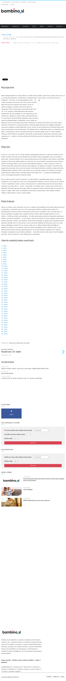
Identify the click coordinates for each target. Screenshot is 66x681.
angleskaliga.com (6, 667)
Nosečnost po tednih (23, 343)
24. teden (4, 297)
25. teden (4, 300)
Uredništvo (49, 676)
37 (9, 38)
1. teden (4, 246)
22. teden (4, 293)
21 (40, 36)
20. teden (4, 288)
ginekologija (4, 4)
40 (15, 38)
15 (29, 36)
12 (24, 36)
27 (51, 36)
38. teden (4, 329)
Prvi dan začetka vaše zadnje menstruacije (18, 430)
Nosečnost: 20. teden (11, 351)
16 (31, 36)
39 (13, 38)
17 (33, 36)
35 (5, 38)
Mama (42, 26)
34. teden (4, 320)
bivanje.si (4, 669)
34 (4, 38)
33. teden (4, 318)
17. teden (4, 282)
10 (20, 36)
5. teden (4, 255)
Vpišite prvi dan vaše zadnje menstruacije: (18, 457)
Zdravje (50, 26)
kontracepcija (6, 2)
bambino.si (12, 669)
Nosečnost (15, 26)
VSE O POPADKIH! (27, 489)
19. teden (4, 286)
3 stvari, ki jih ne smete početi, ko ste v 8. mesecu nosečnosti (21, 378)
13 (26, 36)
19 (37, 36)
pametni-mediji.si (15, 671)
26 (50, 36)
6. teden (4, 257)
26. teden (4, 302)
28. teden (4, 306)
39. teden (4, 331)
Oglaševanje (56, 676)
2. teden (4, 248)
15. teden (4, 277)
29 (55, 36)
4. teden (4, 252)
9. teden (4, 264)
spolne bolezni (32, 2)
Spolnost (59, 26)
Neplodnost (5, 26)
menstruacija (15, 2)
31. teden (4, 313)
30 (57, 36)
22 (42, 36)
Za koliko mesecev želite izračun (14, 434)
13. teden (4, 273)
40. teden (4, 334)
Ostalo (3, 30)
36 (7, 38)
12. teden (4, 270)
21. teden (4, 291)
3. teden (4, 250)
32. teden (4, 315)
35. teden (4, 322)
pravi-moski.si (35, 669)
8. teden (4, 261)
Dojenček (26, 26)
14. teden (4, 275)
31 (59, 36)
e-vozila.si (4, 671)
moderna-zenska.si (23, 669)
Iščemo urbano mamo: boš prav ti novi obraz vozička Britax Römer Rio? (25, 368)
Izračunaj (33, 443)
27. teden (4, 304)
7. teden (4, 259)
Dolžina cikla (8, 438)
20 (39, 36)
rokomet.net (27, 667)
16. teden (4, 279)
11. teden (4, 268)
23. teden (4, 295)
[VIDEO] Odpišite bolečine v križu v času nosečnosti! (36, 500)
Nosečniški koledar (7, 373)
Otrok (34, 26)
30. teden (4, 311)
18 (35, 36)
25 (48, 36)
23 (44, 36)
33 (63, 36)
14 (28, 36)
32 (61, 36)
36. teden (4, 324)
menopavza (23, 2)
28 (53, 36)
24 (46, 36)
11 (22, 36)
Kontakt (62, 676)
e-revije (11, 4)
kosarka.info (18, 667)
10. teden (4, 266)
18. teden (4, 284)
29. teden (4, 309)
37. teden (4, 327)
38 (11, 38)
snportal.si (36, 667)
